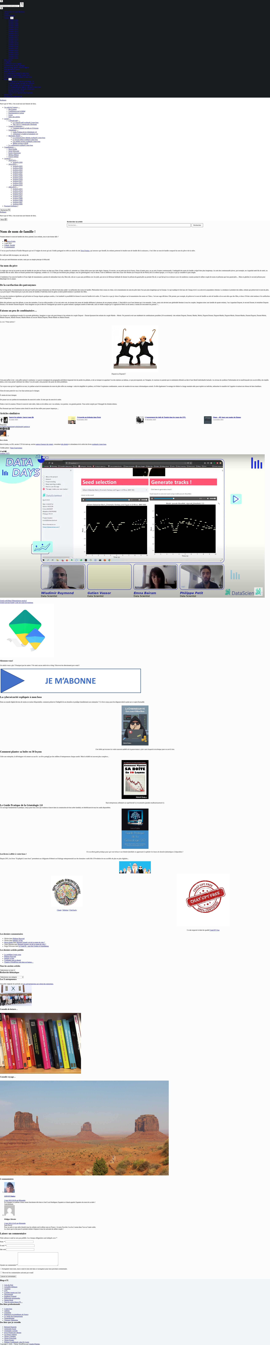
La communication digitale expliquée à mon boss (29, 138)
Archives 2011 (17, 196)
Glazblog (7, 1289)
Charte (59, 910)
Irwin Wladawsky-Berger (12, 1333)
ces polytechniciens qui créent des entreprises (38, 984)
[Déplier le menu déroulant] (10, 119)
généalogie (18, 427)
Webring (65, 910)
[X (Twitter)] (4, 429)
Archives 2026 (17, 162)
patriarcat (26, 427)
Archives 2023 (17, 170)
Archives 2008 (17, 200)
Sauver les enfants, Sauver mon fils (21, 417)
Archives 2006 (17, 204)
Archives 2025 (17, 166)
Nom (2, 1242)
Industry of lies (18, 940)
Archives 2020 (17, 176)
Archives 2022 (17, 172)
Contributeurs (8, 147)
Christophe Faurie (10, 1329)
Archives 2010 (17, 183)
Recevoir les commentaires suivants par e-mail (18, 1273)
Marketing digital (14, 136)
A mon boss (8, 1309)
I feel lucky (73, 910)
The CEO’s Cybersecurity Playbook (25, 124)
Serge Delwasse (13, 151)
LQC (6, 1291)
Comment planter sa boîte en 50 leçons (25, 128)
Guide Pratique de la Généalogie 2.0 (25, 132)
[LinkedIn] (9, 429)
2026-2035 (12, 160)
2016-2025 (12, 164)
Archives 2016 (17, 185)
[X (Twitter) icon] (5, 451)
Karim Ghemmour (14, 153)
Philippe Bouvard (18, 938)
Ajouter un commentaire (8, 1265)
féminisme (10, 427)
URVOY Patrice (9, 1196)
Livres (10, 115)
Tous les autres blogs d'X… (13, 1302)
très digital (64, 444)
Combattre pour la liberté (12, 960)
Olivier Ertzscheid (10, 1338)
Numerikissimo (9, 1318)
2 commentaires (9, 247)
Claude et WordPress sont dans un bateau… (18, 962)
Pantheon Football (10, 1296)
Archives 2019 (17, 177)
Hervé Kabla (12, 149)
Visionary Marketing (11, 1320)
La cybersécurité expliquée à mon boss (25, 122)
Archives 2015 (17, 189)
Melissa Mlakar (13, 155)
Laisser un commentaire (8, 1276)
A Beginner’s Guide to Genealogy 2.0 (25, 134)
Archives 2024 (17, 168)
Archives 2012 (17, 195)
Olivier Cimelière (10, 1336)
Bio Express (12, 109)
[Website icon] (4, 451)
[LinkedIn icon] (2, 451)
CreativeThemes (34, 1344)
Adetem (6, 1311)
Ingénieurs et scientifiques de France (16, 1314)
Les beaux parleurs (10, 1334)
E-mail (3, 1245)
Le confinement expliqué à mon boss (20, 145)
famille (3, 427)
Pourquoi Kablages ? (11, 206)
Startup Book (8, 1300)
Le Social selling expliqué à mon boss (25, 139)
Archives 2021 (17, 174)
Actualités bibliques (10, 1287)
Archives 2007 (17, 202)
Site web (3, 1249)
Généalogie (12, 130)
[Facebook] (1, 429)
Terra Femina (85, 251)
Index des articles (14, 117)
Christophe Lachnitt (10, 1331)
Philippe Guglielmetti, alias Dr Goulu (16, 1342)
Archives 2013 (17, 193)
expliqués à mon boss (99, 444)
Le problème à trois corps (12, 954)
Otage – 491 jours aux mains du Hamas (227, 417)
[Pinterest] (6, 429)
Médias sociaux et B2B (20, 143)
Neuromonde (8, 1294)
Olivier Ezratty (9, 1340)
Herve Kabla (8, 942)
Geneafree (7, 1312)
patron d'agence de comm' (44, 444)
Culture (6, 245)
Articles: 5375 (4, 453)
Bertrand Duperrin (10, 1327)
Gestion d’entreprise (15, 126)
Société (12, 245)
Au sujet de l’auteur (10, 107)
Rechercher (197, 225)
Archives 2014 (17, 191)
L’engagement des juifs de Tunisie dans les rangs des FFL (165, 417)
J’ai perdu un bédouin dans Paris (89, 417)
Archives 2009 (17, 198)
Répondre (22, 1200)
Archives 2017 (17, 181)
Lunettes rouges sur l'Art (12, 1292)
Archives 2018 (17, 179)
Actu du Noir (8, 1285)
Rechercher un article (74, 222)
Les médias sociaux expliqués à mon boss (26, 141)
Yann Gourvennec (16, 448)
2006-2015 (12, 187)
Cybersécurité (13, 121)
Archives (7, 158)
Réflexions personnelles (12, 1298)
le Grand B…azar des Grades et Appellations (34, 946)
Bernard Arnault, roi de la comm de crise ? (31, 942)
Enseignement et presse (16, 113)
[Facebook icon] (0, 451)
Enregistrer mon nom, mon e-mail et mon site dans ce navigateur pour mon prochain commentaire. (34, 1269)
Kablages (3, 100)
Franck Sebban (13, 157)
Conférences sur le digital (16, 111)
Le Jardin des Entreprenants (13, 1316)
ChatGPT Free (214, 930)
